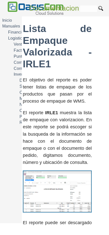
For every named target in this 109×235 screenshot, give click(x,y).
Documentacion (54, 8)
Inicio (7, 20)
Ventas (20, 44)
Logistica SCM (21, 38)
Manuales (11, 26)
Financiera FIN (21, 32)
